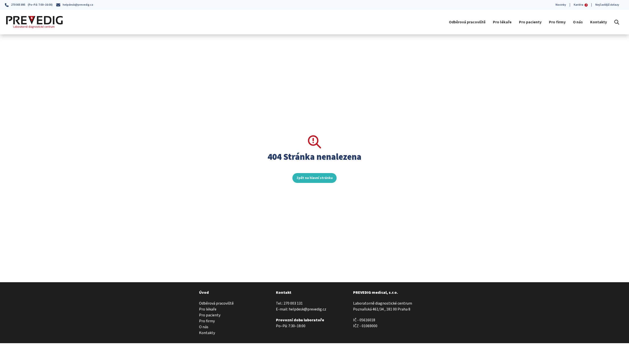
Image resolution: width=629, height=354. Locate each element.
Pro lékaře (502, 22)
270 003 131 (293, 303)
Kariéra (580, 5)
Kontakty (598, 22)
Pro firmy (557, 22)
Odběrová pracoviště (467, 22)
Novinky (561, 5)
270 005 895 (18, 5)
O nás (578, 22)
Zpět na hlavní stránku (315, 178)
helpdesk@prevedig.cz (78, 5)
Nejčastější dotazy (607, 5)
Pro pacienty (530, 22)
